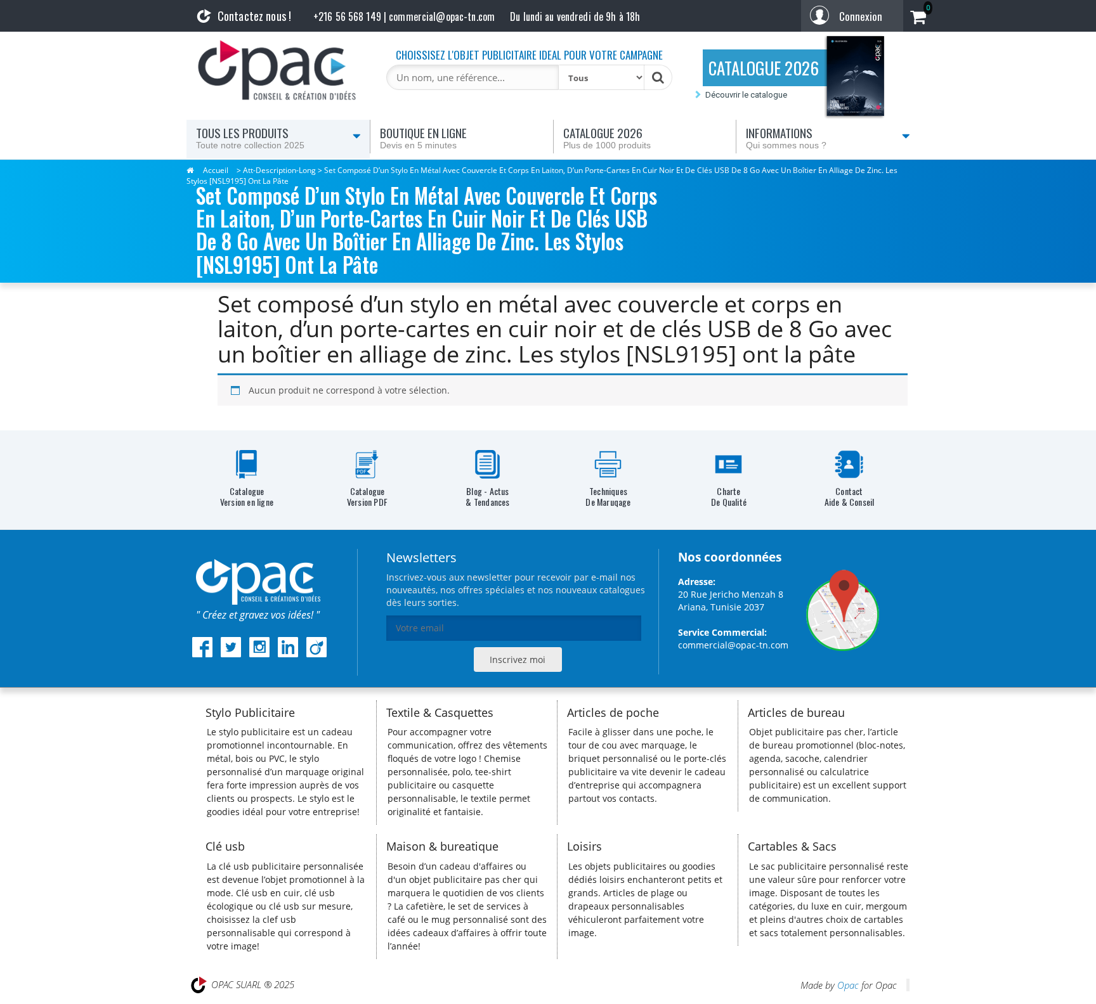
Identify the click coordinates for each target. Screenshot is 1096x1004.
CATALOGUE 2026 (763, 67)
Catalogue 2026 (607, 137)
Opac (848, 985)
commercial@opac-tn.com (733, 645)
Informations (786, 137)
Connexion (860, 16)
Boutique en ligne (423, 137)
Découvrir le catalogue (746, 95)
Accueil (215, 170)
